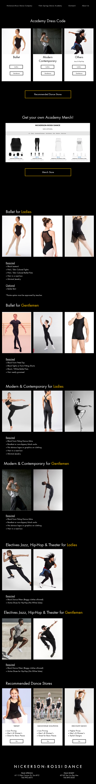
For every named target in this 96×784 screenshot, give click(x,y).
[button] (50, 6)
